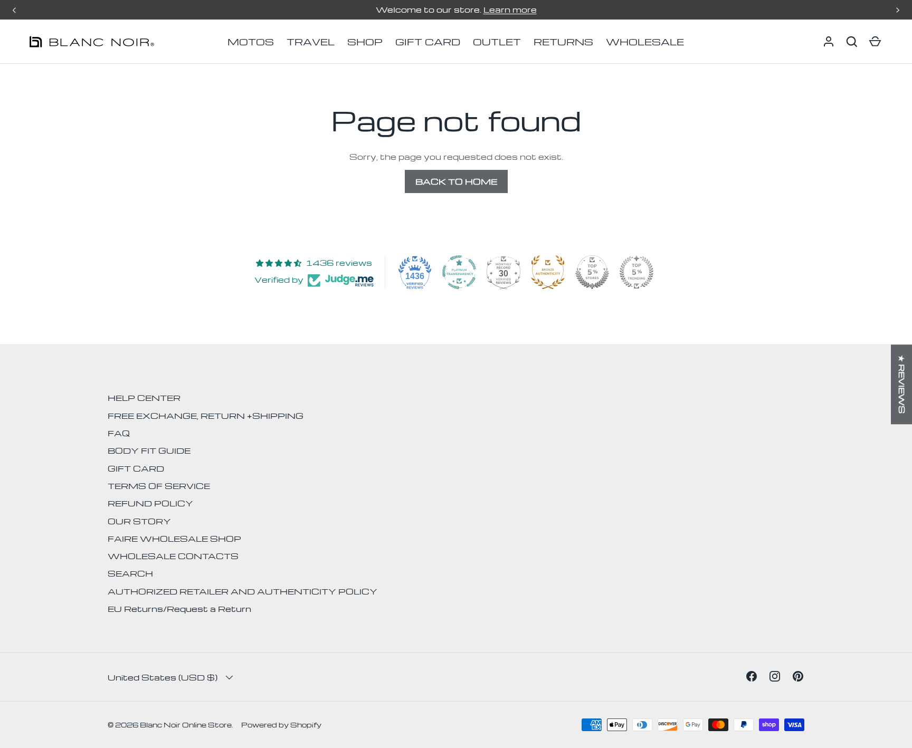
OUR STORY (139, 521)
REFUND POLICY (150, 503)
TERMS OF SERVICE (159, 486)
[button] (851, 41)
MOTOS (250, 41)
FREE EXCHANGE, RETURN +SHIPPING (205, 415)
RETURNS (563, 41)
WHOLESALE (645, 41)
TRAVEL (311, 41)
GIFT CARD (427, 41)
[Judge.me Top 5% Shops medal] (592, 272)
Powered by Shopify (281, 724)
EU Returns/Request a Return (179, 608)
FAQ (119, 433)
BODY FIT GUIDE (149, 450)
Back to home (456, 181)
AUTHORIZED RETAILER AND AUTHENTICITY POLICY (242, 591)
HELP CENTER (144, 397)
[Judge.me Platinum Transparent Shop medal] (459, 272)
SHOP (365, 41)
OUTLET (497, 41)
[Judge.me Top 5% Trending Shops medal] (636, 272)
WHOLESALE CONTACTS (173, 556)
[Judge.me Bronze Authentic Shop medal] (548, 272)
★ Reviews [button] (902, 384)
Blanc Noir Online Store (186, 724)
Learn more (510, 9)
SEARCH (130, 573)
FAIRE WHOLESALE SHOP (174, 538)
